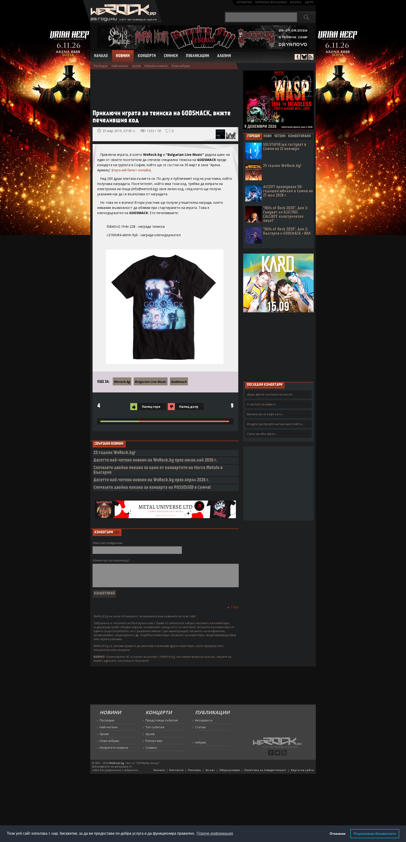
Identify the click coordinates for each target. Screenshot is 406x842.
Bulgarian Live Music (150, 382)
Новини (123, 56)
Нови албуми (181, 66)
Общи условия (229, 770)
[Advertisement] (163, 87)
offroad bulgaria (271, 2)
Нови (267, 136)
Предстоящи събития (161, 720)
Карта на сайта (302, 770)
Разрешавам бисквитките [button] (375, 833)
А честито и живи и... (262, 404)
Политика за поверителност (265, 770)
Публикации (197, 56)
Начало (101, 56)
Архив (136, 66)
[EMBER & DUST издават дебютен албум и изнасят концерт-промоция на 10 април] (230, 134)
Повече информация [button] (215, 833)
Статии (200, 727)
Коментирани (299, 136)
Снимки (171, 56)
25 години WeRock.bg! (114, 453)
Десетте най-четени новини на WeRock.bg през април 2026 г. (152, 480)
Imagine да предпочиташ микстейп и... (275, 424)
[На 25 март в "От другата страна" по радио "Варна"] (220, 134)
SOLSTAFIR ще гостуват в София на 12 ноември (284, 147)
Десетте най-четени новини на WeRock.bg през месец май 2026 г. (155, 460)
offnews (244, 2)
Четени (279, 136)
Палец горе (151, 406)
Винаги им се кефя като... (265, 414)
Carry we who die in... (262, 434)
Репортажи (153, 741)
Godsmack (179, 382)
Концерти (147, 56)
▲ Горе (233, 607)
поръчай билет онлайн (131, 170)
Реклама (194, 770)
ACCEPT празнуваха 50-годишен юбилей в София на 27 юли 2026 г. (288, 191)
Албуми (224, 56)
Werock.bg (122, 382)
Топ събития (154, 727)
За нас (210, 770)
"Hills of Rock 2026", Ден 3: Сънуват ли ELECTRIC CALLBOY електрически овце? (285, 214)
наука (296, 2)
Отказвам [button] (337, 833)
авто (309, 2)
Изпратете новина (114, 747)
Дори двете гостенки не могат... (271, 394)
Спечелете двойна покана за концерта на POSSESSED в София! (152, 488)
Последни (101, 66)
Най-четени (120, 66)
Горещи (253, 136)
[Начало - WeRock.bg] (122, 21)
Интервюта (203, 720)
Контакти (176, 770)
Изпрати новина (156, 66)
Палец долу (188, 406)
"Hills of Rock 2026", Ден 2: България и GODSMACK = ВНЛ (287, 231)
